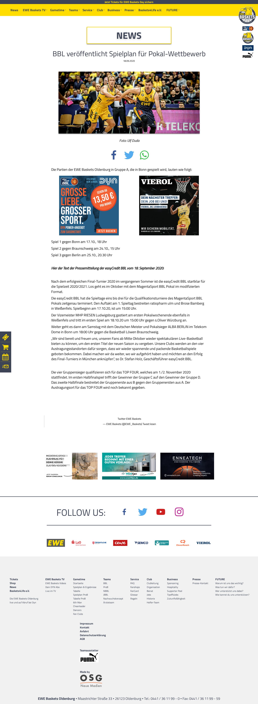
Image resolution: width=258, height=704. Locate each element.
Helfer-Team (153, 602)
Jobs (149, 594)
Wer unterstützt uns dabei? (229, 591)
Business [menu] (114, 10)
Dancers (77, 610)
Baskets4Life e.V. (150, 10)
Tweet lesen (149, 424)
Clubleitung (152, 583)
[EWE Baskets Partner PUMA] (93, 657)
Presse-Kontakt (200, 583)
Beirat (150, 591)
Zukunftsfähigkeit (176, 598)
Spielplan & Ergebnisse (84, 587)
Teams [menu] (73, 10)
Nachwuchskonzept (113, 598)
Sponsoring (172, 583)
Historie (151, 598)
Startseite (78, 583)
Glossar (134, 594)
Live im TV (50, 591)
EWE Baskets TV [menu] (34, 10)
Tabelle (76, 591)
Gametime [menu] (57, 10)
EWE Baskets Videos (55, 583)
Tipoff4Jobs (172, 594)
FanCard (134, 591)
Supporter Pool (174, 591)
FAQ (132, 583)
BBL (105, 583)
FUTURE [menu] (172, 10)
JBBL (105, 594)
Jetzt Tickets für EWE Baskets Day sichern (129, 2)
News (14, 10)
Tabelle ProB (79, 598)
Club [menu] (100, 10)
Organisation (153, 587)
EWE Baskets (133, 419)
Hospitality (172, 587)
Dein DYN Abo (52, 587)
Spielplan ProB (80, 594)
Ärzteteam (108, 602)
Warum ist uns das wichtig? (229, 583)
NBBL (106, 591)
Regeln (133, 598)
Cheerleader (79, 606)
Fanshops (135, 587)
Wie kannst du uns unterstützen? (232, 594)
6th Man (77, 602)
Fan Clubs (78, 614)
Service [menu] (87, 10)
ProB (105, 587)
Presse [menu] (129, 10)
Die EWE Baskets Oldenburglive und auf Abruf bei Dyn (24, 600)
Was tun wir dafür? (225, 587)
